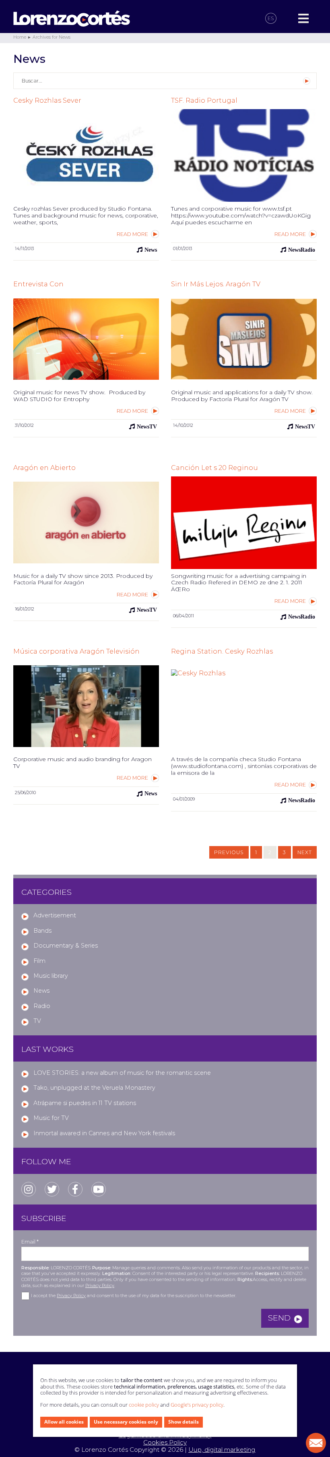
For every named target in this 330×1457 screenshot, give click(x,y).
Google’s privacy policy (197, 1404)
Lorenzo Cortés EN (131, 18)
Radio (41, 1006)
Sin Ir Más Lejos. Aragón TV (215, 284)
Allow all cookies (64, 1422)
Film (39, 960)
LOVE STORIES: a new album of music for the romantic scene (122, 1072)
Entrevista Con (38, 284)
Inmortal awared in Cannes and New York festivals (104, 1133)
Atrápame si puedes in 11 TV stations (84, 1103)
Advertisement (54, 915)
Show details (183, 1422)
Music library (50, 975)
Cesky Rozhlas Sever (47, 100)
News (41, 990)
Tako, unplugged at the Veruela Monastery (94, 1087)
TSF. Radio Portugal (204, 100)
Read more (132, 234)
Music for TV (51, 1118)
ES (271, 18)
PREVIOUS (229, 852)
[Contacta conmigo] (316, 1443)
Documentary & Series (65, 945)
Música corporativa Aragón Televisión (76, 651)
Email (30, 1242)
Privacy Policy (99, 1285)
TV (37, 1020)
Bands (42, 930)
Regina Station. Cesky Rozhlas (222, 651)
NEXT (304, 852)
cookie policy (144, 1404)
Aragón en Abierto (44, 468)
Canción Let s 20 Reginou (214, 468)
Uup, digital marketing (222, 1449)
